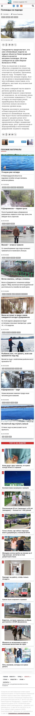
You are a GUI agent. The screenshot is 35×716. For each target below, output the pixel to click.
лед (12, 17)
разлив (16, 17)
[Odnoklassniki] (6, 44)
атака (3, 257)
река (6, 436)
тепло (18, 332)
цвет (10, 436)
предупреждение (9, 368)
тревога (18, 257)
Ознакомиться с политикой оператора (19, 713)
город (8, 402)
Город (19, 676)
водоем (8, 17)
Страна (5, 679)
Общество (13, 679)
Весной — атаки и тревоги (12, 245)
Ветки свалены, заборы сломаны (15, 279)
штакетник (24, 294)
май (8, 187)
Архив (21, 679)
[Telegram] (9, 44)
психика (13, 257)
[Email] (12, 44)
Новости (12, 676)
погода (8, 332)
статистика (20, 187)
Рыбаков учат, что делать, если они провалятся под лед (16, 355)
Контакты (6, 682)
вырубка (9, 294)
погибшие (13, 187)
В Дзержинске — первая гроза (14, 208)
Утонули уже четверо (10, 172)
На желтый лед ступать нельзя (14, 424)
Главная (5, 676)
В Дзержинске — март (10, 390)
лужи (12, 402)
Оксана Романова (18, 14)
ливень (12, 223)
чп (21, 368)
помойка (18, 294)
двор (13, 294)
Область (27, 676)
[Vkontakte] (3, 44)
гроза (8, 223)
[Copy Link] (15, 44)
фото (16, 402)
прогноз (14, 332)
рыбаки (17, 368)
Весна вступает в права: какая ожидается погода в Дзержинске (16, 316)
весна (3, 17)
